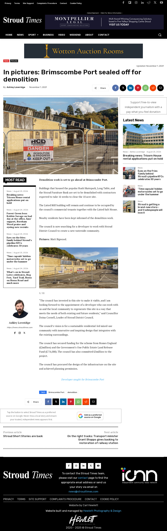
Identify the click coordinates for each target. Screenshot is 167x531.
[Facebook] (123, 3)
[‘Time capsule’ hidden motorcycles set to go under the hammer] (129, 191)
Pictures (14, 61)
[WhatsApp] (145, 88)
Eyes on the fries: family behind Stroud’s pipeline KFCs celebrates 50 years (19, 241)
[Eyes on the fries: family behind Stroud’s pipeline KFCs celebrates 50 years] (129, 173)
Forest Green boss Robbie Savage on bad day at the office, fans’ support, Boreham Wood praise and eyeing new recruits (19, 220)
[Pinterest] (138, 88)
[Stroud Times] (22, 20)
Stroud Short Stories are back (23, 436)
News (6, 61)
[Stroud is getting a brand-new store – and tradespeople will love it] (129, 206)
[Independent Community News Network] (139, 475)
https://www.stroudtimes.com (19, 327)
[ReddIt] (153, 88)
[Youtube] (161, 3)
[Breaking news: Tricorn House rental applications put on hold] (143, 136)
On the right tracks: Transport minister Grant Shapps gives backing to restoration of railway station (92, 440)
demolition (72, 392)
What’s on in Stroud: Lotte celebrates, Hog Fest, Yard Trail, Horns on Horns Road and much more (19, 277)
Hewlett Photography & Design (102, 510)
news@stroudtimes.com (83, 491)
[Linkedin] (142, 3)
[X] (155, 3)
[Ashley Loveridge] (19, 308)
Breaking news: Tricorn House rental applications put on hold (18, 198)
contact (83, 477)
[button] (160, 35)
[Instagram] (136, 3)
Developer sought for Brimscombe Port (82, 379)
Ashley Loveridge (16, 87)
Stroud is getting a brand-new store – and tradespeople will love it (150, 208)
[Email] (160, 88)
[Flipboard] (129, 3)
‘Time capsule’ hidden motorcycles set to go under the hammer (19, 259)
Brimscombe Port (56, 392)
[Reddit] (148, 3)
